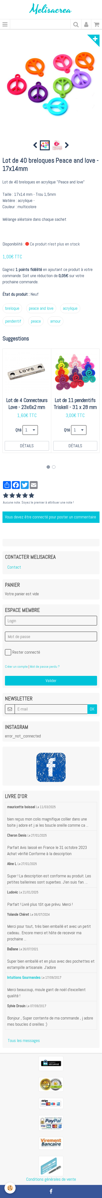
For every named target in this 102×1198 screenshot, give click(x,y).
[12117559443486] (51, 1166)
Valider (51, 680)
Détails (27, 445)
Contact (14, 567)
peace (36, 321)
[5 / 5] (31, 495)
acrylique (70, 308)
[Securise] (51, 1063)
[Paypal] (51, 1122)
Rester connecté (26, 652)
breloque (12, 308)
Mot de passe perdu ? (45, 666)
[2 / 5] (12, 495)
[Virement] (51, 1143)
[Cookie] (10, 1188)
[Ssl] (51, 1084)
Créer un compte (16, 666)
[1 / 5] (5, 495)
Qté (19, 430)
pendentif (13, 321)
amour (55, 321)
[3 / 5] (18, 495)
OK (92, 709)
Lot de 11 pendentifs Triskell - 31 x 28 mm (75, 404)
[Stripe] (51, 1103)
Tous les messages (24, 1040)
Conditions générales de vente (51, 1179)
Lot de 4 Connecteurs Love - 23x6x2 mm (27, 404)
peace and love (41, 308)
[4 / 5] (25, 495)
